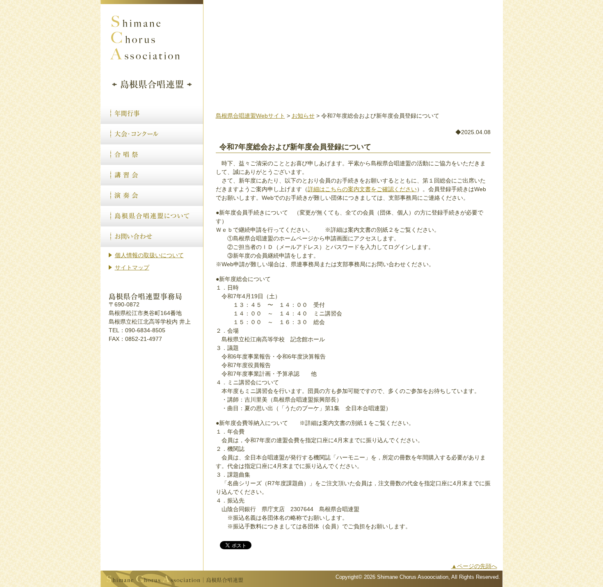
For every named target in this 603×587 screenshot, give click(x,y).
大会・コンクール (151, 134)
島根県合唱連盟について (151, 216)
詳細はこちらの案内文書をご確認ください (362, 189)
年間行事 (151, 113)
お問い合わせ (151, 236)
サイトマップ (132, 267)
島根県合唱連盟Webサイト (250, 115)
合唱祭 (151, 154)
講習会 (151, 175)
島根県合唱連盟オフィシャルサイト (151, 49)
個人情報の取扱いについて (149, 255)
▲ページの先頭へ (474, 566)
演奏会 (151, 195)
